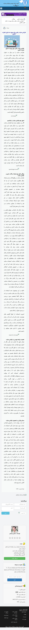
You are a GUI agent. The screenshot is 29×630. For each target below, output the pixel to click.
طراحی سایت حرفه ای (14, 612)
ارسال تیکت (6, 615)
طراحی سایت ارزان (14, 616)
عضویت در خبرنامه (6, 612)
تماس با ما (24, 619)
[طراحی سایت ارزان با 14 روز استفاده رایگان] (14, 14)
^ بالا (25, 626)
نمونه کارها (6, 617)
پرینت (7, 27)
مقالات (13, 19)
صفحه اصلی (20, 19)
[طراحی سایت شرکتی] (21, 494)
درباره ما (24, 616)
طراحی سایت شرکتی (14, 619)
